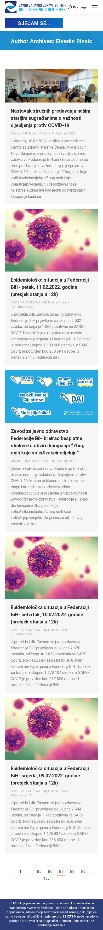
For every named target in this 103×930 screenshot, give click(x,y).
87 (61, 871)
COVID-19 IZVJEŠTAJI (25, 302)
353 (46, 878)
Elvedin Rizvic (74, 41)
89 (83, 871)
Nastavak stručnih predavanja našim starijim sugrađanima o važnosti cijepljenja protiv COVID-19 (50, 118)
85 (39, 871)
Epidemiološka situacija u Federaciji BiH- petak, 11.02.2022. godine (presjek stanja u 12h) (50, 287)
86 (50, 871)
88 (72, 871)
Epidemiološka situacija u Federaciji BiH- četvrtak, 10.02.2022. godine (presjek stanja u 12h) (50, 614)
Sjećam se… (34, 23)
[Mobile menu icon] (95, 7)
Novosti (16, 133)
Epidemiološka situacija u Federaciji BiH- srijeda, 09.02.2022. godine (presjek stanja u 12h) (50, 776)
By (36, 133)
